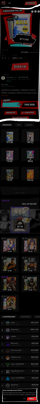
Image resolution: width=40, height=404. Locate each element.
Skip (24, 398)
